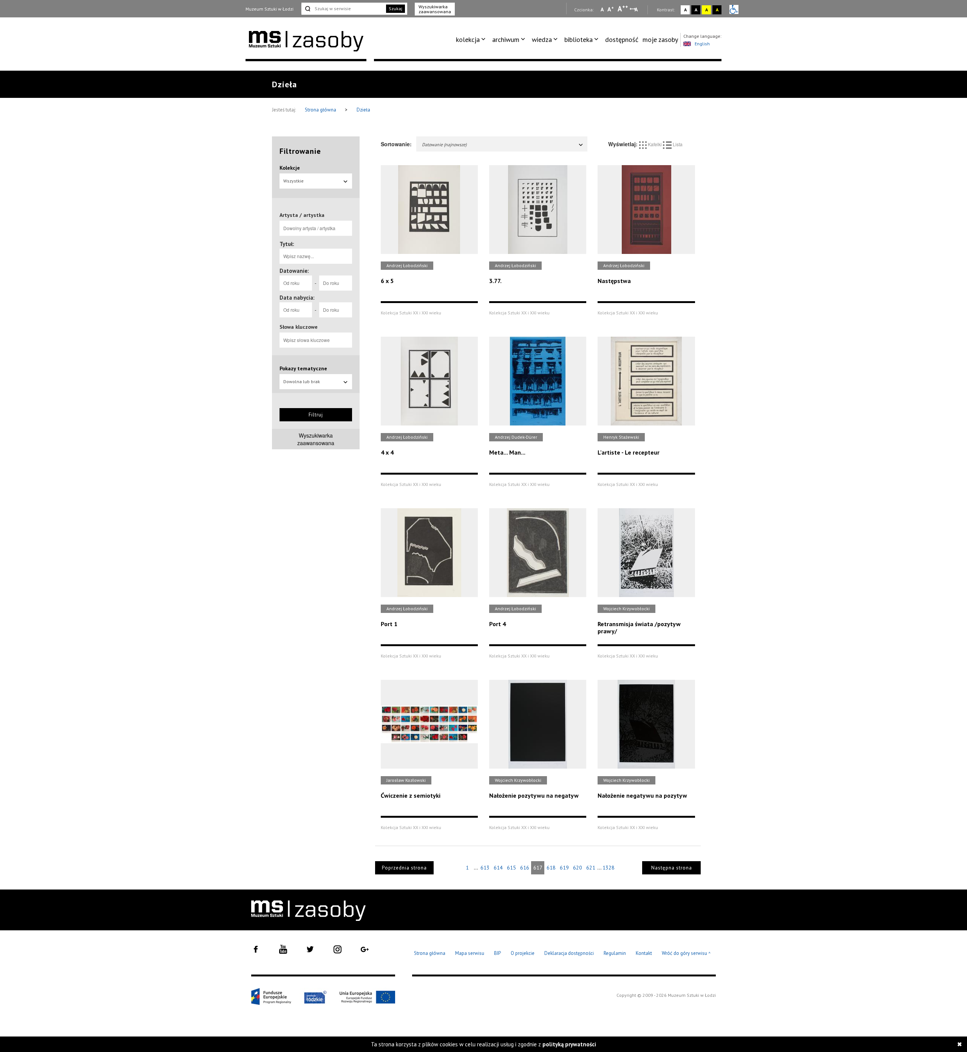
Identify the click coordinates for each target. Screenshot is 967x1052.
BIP (497, 953)
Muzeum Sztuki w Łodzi (269, 9)
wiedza (542, 39)
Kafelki (655, 144)
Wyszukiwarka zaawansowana (435, 9)
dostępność (621, 39)
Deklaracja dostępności (569, 953)
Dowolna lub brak (301, 381)
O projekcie (522, 953)
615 (511, 867)
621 (590, 867)
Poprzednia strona (404, 868)
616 (524, 867)
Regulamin (615, 953)
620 (577, 867)
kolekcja (468, 39)
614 (498, 867)
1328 (608, 867)
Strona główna (321, 110)
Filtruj (316, 415)
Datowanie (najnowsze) (444, 144)
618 (551, 867)
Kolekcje (290, 167)
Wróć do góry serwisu (686, 953)
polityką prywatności (569, 1044)
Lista (677, 144)
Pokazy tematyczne (303, 368)
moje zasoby (660, 39)
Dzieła (363, 110)
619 (564, 867)
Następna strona (671, 868)
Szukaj (395, 8)
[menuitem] (472, 40)
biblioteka (578, 39)
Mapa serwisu (469, 953)
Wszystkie (293, 181)
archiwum (505, 39)
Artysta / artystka (302, 215)
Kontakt (644, 953)
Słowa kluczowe (299, 326)
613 (485, 867)
